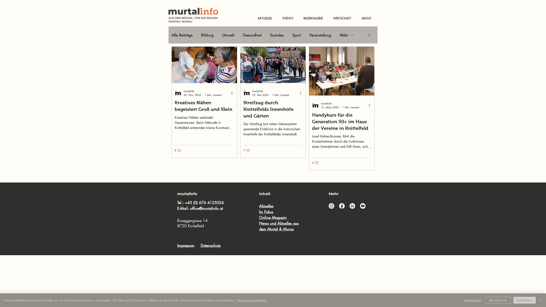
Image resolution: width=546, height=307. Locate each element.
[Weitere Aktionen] (233, 93)
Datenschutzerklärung (252, 300)
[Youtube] (363, 206)
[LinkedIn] (352, 206)
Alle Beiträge (182, 35)
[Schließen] (540, 300)
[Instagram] (331, 206)
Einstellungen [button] (473, 300)
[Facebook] (342, 206)
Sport (296, 35)
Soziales (277, 35)
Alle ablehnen (498, 300)
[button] (369, 35)
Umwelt (228, 35)
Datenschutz (211, 245)
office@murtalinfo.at (206, 208)
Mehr (344, 35)
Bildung (207, 35)
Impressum (185, 245)
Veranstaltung (320, 35)
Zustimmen (524, 300)
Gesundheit (252, 35)
